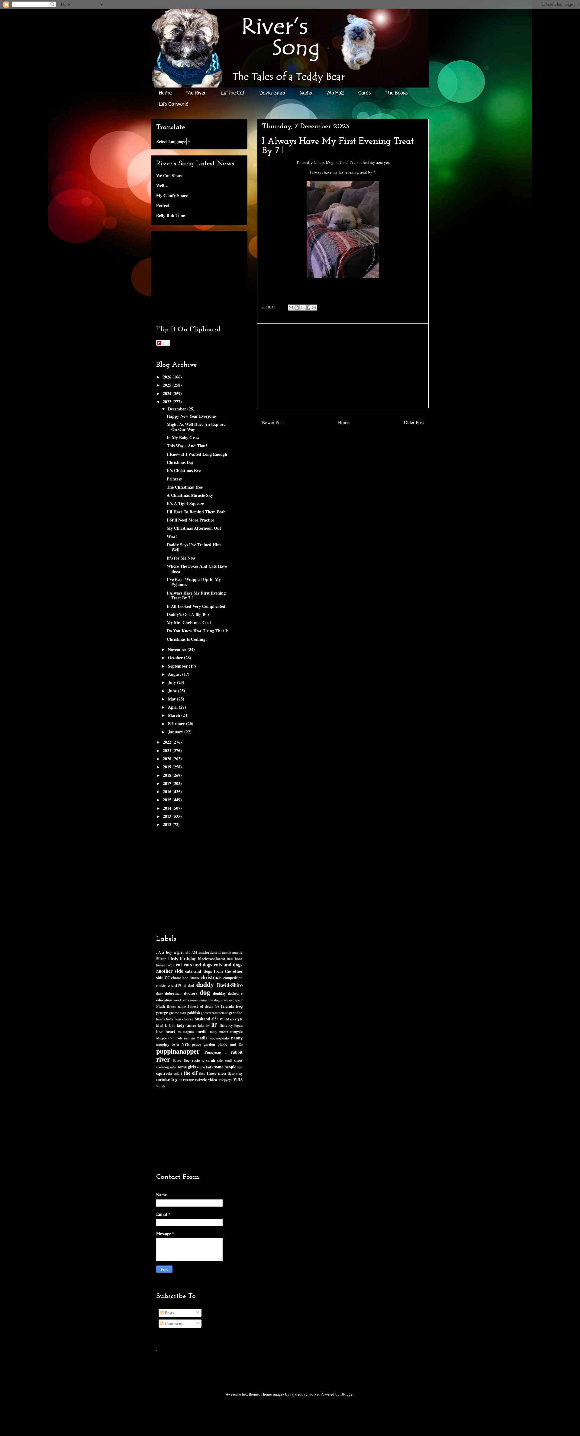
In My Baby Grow (183, 437)
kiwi (159, 1025)
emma (193, 1000)
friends (227, 1006)
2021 (167, 750)
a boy (167, 952)
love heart (165, 1031)
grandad (236, 1012)
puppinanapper (178, 1051)
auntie (226, 952)
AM (194, 952)
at (219, 952)
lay (208, 1025)
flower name (176, 1006)
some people (225, 1067)
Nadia (306, 93)
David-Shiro (272, 93)
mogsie (236, 1031)
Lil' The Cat (233, 93)
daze (159, 993)
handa (160, 1019)
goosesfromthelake (214, 1012)
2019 (167, 767)
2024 (167, 393)
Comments (173, 1323)
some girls (187, 1067)
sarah (210, 1060)
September (178, 666)
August (175, 674)
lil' (214, 1025)
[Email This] (291, 308)
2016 (167, 791)
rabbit (237, 1052)
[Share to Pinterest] (314, 308)
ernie (224, 1000)
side (220, 1060)
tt (180, 1079)
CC (167, 977)
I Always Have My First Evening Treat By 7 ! (196, 595)
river (163, 1059)
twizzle (201, 1079)
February (177, 723)
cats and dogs (198, 964)
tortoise (163, 1079)
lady (172, 1025)
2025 (167, 385)
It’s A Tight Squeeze (185, 503)
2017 (167, 783)
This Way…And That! (187, 445)
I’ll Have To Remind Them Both (196, 512)
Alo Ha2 (335, 93)
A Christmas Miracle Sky (190, 495)
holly (169, 1019)
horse (188, 1019)
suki (176, 1073)
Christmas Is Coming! (187, 639)
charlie (195, 977)
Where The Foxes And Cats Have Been (197, 568)
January (176, 732)
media (202, 1031)
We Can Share (169, 175)
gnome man (177, 1012)
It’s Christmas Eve (184, 470)
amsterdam (207, 952)
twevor (188, 1079)
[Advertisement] (343, 366)
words (160, 1086)
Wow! (172, 536)
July (172, 682)
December (177, 409)
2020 (167, 758)
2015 (167, 799)
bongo (160, 965)
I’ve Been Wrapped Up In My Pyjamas (194, 582)
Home (165, 93)
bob (230, 958)
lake (201, 1025)
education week (169, 1000)
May (172, 699)
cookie (161, 985)
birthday (188, 958)
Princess (174, 479)
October (176, 657)
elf (185, 1000)
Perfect (162, 205)
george (162, 1012)
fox (216, 1006)
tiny (239, 1073)
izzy (233, 1019)
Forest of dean (200, 1006)
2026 (167, 377)
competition (233, 977)
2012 (167, 824)
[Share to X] (302, 308)
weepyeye (225, 1079)
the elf (191, 1073)
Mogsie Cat (165, 1038)
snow (238, 1060)
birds (173, 958)
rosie (196, 1060)
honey (179, 1019)
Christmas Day (180, 462)
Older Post (414, 422)
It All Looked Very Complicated (196, 606)
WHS (238, 1079)
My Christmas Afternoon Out (194, 528)
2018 (167, 775)
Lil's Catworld (173, 104)
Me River (196, 93)
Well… (162, 185)
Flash (160, 1006)
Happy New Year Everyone (191, 416)
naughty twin (167, 1044)
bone (239, 958)
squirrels (164, 1073)
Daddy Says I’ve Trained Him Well (194, 547)
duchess (233, 993)
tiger (231, 1073)
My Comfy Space (172, 195)
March (174, 715)
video (212, 1079)
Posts (168, 1313)
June (173, 691)
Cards (365, 93)
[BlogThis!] (297, 308)
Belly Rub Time (170, 215)
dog (205, 992)
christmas (211, 977)
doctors (190, 993)
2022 (167, 742)
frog (239, 1006)
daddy (205, 984)
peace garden (203, 1044)
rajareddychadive (304, 1394)
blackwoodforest (211, 958)
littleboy (226, 1025)
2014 (167, 808)
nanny (237, 1038)
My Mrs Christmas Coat (189, 622)
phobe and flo (230, 1044)
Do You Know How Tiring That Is (197, 630)
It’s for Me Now (181, 558)
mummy (190, 1038)
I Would (223, 1019)
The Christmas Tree (185, 487)
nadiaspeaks (220, 1038)
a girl (179, 952)
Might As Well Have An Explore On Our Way (196, 426)
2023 (167, 401)
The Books (397, 93)
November (178, 649)
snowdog (162, 1067)
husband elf (205, 1019)
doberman (173, 993)
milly (213, 1031)
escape (234, 1000)
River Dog (181, 1060)
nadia (202, 1038)
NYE (185, 1044)
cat (179, 964)
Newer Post (273, 422)
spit (240, 1067)
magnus (188, 1031)
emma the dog (209, 1000)
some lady (205, 1067)
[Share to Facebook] (308, 308)
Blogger (346, 1394)
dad (191, 985)
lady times (186, 1025)
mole (179, 1038)
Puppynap (213, 1052)
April (173, 707)
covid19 (174, 985)
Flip (165, 342)
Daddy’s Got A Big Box (188, 614)
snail (228, 1060)
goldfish (193, 1012)
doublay (219, 993)
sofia (173, 1067)
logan (238, 1025)
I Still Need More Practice (190, 520)
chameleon (179, 977)
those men (216, 1073)
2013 (167, 816)
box (169, 965)
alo (187, 952)
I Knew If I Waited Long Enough (197, 454)
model (223, 1031)
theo (202, 1073)
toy (174, 1079)
